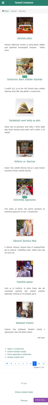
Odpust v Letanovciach (15, 349)
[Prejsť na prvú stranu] (7, 363)
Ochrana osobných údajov (24, 392)
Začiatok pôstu (24, 38)
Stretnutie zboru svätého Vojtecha (24, 79)
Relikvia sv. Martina (24, 161)
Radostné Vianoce (25, 323)
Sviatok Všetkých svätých (16, 351)
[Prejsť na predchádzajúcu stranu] (11, 363)
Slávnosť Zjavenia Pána (24, 240)
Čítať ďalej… (41, 400)
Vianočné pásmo (25, 281)
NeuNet (25, 401)
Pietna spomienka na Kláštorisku (19, 354)
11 (44, 363)
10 (39, 363)
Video (25, 77)
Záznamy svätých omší (15, 357)
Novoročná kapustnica (25, 199)
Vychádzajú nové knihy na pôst (24, 120)
